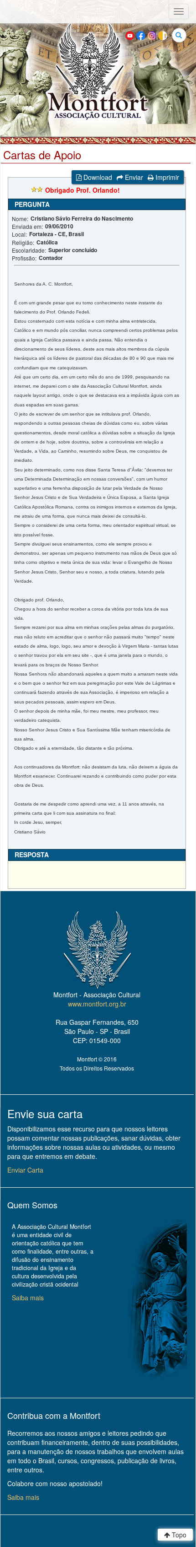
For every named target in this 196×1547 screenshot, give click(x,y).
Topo (178, 1534)
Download (97, 177)
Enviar (133, 177)
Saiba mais (28, 1297)
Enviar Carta (25, 1169)
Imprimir (166, 177)
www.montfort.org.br (97, 1003)
